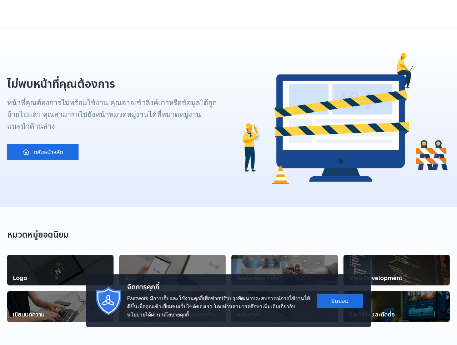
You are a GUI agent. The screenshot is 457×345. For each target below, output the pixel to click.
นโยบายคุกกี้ (175, 314)
